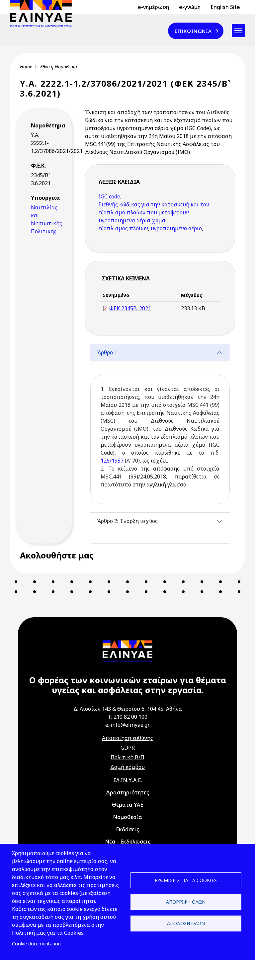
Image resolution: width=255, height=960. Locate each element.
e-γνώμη (190, 7)
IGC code (109, 196)
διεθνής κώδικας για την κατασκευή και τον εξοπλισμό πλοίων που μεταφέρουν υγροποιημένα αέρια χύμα (154, 212)
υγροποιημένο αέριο (176, 228)
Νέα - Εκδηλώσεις (127, 841)
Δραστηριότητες (127, 792)
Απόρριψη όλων (186, 902)
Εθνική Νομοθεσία (58, 66)
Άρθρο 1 (107, 352)
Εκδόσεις (127, 829)
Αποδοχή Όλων (186, 923)
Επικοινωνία (193, 31)
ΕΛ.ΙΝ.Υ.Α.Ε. (127, 780)
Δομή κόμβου (127, 767)
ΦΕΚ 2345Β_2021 (130, 308)
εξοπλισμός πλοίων (123, 228)
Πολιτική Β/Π (127, 757)
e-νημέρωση (153, 7)
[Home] (43, 13)
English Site (225, 7)
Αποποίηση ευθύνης (127, 738)
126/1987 (112, 460)
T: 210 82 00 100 (127, 716)
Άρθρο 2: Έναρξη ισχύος (127, 521)
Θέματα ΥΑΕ (127, 804)
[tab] (160, 428)
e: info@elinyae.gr (127, 724)
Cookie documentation (36, 943)
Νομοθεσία (127, 817)
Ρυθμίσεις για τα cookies (186, 880)
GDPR (128, 747)
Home (26, 66)
